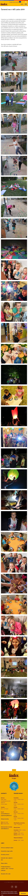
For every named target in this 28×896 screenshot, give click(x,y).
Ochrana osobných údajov (7, 847)
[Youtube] (16, 887)
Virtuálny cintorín (5, 854)
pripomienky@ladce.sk (6, 815)
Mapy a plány (4, 863)
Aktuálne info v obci (5, 873)
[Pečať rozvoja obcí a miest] (14, 786)
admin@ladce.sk (5, 828)
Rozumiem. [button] (23, 893)
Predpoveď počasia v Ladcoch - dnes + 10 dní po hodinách (7, 868)
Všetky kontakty (5, 819)
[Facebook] (12, 887)
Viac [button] (2, 895)
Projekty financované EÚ (14, 2)
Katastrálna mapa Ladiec (7, 851)
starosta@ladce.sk (5, 813)
